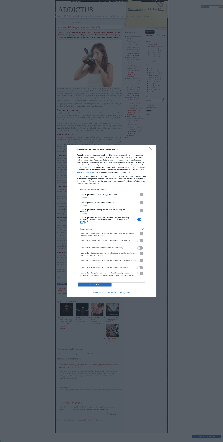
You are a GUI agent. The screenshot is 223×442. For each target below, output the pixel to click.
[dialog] (111, 221)
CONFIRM (94, 284)
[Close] (151, 149)
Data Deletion (98, 293)
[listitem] (111, 189)
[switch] (140, 194)
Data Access (111, 293)
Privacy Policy (125, 293)
